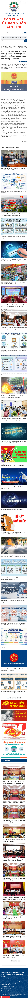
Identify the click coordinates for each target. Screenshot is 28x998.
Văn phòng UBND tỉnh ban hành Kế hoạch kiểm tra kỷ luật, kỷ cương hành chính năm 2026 (13, 578)
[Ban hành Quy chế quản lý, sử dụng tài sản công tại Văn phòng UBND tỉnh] (14, 226)
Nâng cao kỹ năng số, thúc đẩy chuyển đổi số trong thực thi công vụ (13, 487)
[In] (23, 48)
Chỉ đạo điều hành (22, 46)
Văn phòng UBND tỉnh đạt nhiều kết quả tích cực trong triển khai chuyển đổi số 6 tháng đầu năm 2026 (14, 328)
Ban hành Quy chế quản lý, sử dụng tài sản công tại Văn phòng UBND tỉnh (13, 237)
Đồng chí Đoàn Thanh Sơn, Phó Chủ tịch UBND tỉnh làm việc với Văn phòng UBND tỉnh (14, 782)
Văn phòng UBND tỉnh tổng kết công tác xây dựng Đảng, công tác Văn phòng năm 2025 (14, 859)
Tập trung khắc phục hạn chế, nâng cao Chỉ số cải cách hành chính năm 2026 (13, 169)
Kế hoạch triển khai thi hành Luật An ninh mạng (12, 509)
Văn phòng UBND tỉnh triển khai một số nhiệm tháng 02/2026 (14, 840)
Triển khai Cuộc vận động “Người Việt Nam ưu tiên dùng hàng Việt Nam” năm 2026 (13, 282)
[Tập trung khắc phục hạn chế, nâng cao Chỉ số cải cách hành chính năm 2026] (14, 158)
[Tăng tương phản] (25, 48)
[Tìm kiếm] (25, 40)
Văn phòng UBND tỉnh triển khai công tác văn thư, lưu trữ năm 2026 (13, 192)
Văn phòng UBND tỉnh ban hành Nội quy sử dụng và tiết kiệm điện (13, 351)
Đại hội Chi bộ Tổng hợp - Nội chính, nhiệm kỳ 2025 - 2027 (14, 917)
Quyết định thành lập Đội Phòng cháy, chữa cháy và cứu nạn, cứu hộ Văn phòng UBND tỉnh (13, 396)
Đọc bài (20, 61)
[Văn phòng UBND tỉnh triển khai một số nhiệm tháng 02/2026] (14, 831)
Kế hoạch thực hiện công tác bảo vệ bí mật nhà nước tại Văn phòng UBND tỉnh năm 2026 (13, 533)
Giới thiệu (12, 33)
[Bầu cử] (14, 731)
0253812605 (11, 986)
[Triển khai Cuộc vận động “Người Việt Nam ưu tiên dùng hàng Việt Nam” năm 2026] (14, 272)
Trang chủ (5, 33)
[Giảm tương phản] (26, 48)
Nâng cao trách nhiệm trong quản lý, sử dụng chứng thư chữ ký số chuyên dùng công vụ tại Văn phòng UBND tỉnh (13, 260)
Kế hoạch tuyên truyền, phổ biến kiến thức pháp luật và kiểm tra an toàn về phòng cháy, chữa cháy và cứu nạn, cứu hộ (14, 555)
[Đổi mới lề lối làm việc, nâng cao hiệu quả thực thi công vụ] (14, 636)
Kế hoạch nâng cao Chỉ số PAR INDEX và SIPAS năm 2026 (14, 373)
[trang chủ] (14, 7)
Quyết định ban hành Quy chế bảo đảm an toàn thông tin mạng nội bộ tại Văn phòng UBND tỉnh (13, 442)
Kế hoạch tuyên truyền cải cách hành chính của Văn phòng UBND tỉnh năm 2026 (13, 669)
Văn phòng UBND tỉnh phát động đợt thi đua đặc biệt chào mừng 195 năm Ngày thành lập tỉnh (13, 214)
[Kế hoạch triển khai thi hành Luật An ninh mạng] (14, 499)
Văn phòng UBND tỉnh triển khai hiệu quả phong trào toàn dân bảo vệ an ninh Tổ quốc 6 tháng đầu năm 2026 (13, 464)
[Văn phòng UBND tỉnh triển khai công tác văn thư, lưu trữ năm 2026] (14, 181)
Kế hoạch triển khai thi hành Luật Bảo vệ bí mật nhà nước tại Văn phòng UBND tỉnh (13, 692)
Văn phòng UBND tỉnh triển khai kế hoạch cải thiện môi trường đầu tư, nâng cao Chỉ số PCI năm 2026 (14, 305)
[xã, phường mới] (14, 749)
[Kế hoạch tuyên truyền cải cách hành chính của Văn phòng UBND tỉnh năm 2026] (14, 658)
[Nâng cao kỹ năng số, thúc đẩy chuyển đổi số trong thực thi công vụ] (14, 476)
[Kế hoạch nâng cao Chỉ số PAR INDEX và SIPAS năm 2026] (14, 363)
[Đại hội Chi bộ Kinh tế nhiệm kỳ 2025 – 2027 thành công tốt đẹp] (14, 946)
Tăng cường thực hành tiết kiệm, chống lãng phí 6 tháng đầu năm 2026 (12, 601)
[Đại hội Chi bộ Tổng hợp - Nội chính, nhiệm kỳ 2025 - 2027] (14, 908)
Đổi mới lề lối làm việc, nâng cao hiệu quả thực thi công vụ (12, 646)
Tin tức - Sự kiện (21, 33)
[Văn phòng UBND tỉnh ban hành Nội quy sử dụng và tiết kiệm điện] (14, 340)
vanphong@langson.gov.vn (12, 990)
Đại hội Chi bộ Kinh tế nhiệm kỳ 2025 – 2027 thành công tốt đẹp (14, 956)
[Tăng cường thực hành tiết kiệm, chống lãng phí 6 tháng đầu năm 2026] (14, 590)
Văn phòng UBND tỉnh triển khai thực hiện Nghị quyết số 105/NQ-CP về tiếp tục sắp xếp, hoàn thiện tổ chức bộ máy (13, 624)
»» (20, 697)
